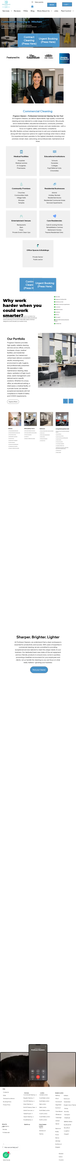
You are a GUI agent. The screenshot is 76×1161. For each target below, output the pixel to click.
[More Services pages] (11, 10)
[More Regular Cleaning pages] (33, 1098)
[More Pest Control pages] (73, 10)
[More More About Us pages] (51, 10)
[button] (32, 6)
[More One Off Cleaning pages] (33, 1101)
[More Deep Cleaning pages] (32, 1104)
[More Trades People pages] (32, 1113)
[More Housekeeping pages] (32, 1119)
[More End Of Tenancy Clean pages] (36, 1107)
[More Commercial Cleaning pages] (36, 1094)
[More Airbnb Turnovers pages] (33, 1110)
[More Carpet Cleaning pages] (33, 1116)
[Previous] (65, 401)
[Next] (71, 401)
